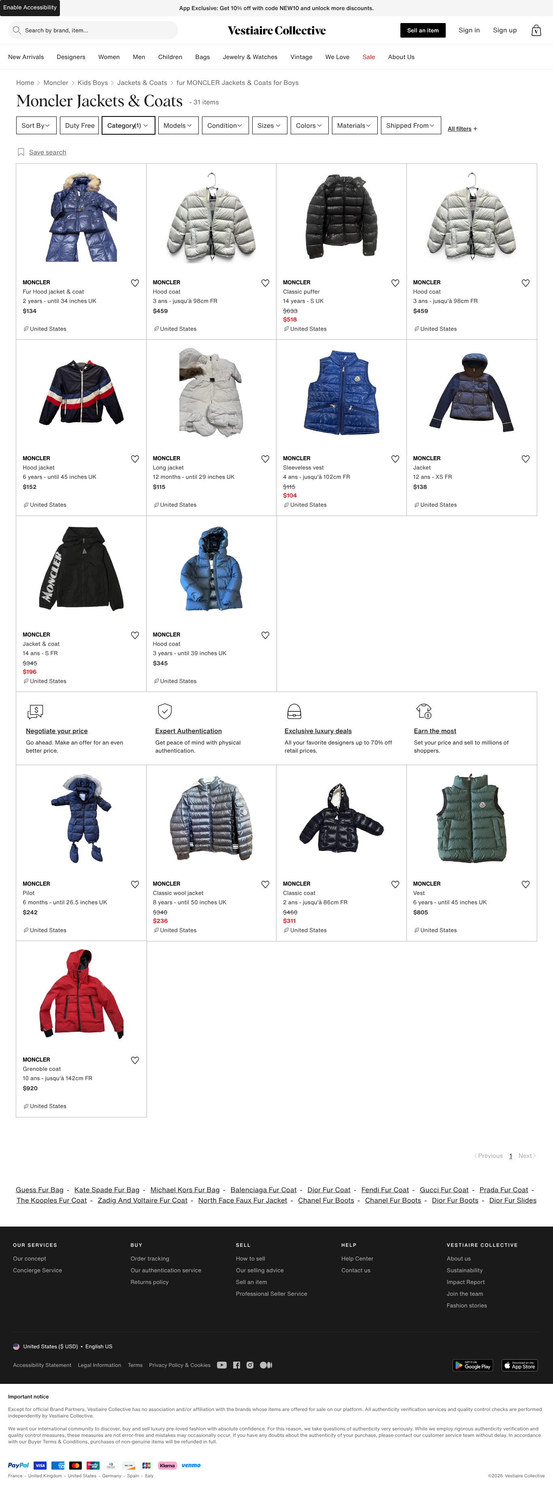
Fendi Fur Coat (385, 1190)
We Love (337, 57)
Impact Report (466, 1282)
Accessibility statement (42, 1365)
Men (139, 57)
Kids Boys (93, 82)
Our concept (29, 1258)
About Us (401, 57)
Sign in (469, 30)
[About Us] (421, 57)
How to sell (250, 1258)
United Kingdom (45, 1476)
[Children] (188, 57)
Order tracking (149, 1258)
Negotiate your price (57, 731)
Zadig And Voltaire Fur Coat (142, 1200)
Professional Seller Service (271, 1294)
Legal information (99, 1365)
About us (459, 1258)
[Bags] (216, 57)
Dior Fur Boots (455, 1200)
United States (82, 1476)
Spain (133, 1476)
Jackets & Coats (142, 82)
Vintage (301, 57)
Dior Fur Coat (329, 1190)
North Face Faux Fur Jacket (242, 1200)
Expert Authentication (188, 731)
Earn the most (435, 731)
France (15, 1476)
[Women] (126, 57)
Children (170, 57)
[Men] (152, 57)
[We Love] (356, 57)
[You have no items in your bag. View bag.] (536, 30)
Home (25, 82)
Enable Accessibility (30, 7)
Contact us (355, 1270)
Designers (71, 57)
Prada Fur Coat (503, 1190)
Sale (369, 57)
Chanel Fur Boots (326, 1200)
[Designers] (92, 57)
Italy (149, 1476)
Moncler (55, 82)
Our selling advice (260, 1270)
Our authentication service (165, 1270)
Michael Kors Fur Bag (185, 1190)
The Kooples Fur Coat (52, 1200)
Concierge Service (37, 1270)
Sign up (505, 30)
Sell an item (423, 30)
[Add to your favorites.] (135, 283)
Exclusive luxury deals (318, 731)
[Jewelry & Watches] (284, 57)
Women (109, 57)
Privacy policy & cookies (180, 1365)
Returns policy (149, 1282)
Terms (135, 1365)
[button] (536, 30)
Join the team (465, 1294)
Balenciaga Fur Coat (264, 1190)
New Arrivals (26, 57)
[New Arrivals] (50, 57)
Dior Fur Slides (513, 1200)
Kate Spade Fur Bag (107, 1190)
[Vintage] (319, 57)
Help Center (357, 1258)
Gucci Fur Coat (444, 1190)
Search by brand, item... (56, 30)
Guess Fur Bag (40, 1190)
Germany (111, 1476)
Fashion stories (467, 1305)
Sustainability (465, 1270)
